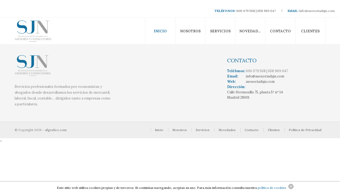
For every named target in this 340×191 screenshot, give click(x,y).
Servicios (220, 31)
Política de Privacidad (305, 130)
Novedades (250, 31)
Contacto (280, 31)
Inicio (160, 31)
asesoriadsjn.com (260, 81)
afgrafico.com (56, 130)
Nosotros (190, 31)
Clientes (310, 31)
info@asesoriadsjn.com (317, 11)
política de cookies (272, 188)
